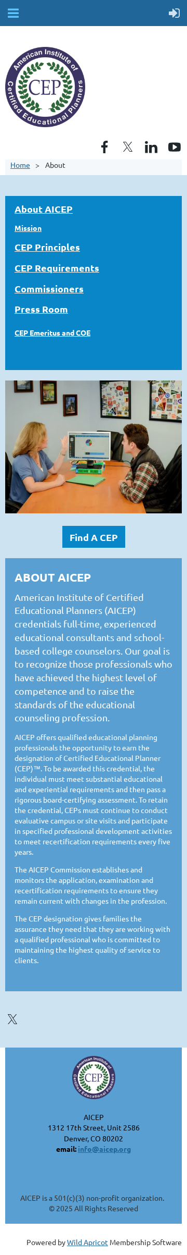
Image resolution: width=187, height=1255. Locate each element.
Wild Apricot (87, 1242)
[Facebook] (104, 147)
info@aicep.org (104, 1148)
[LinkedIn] (151, 147)
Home (20, 164)
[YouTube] (174, 147)
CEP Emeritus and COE (52, 332)
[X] (128, 147)
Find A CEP (94, 537)
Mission (28, 227)
